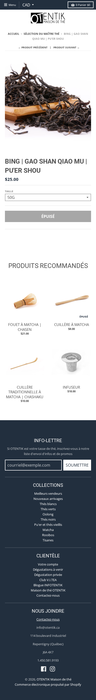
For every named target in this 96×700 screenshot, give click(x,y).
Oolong (48, 514)
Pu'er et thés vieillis (48, 524)
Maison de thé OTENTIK (48, 590)
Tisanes (48, 540)
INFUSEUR (71, 387)
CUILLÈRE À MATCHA (71, 324)
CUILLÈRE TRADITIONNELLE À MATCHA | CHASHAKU (24, 392)
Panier (83, 5)
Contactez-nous (48, 595)
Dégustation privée (48, 574)
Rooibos (48, 535)
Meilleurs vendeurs (48, 493)
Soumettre (77, 465)
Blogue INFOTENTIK (48, 585)
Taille (9, 191)
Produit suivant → (66, 47)
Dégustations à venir (48, 569)
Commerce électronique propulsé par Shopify (48, 684)
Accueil (13, 34)
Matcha (48, 530)
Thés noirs (48, 519)
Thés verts (48, 509)
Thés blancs (48, 504)
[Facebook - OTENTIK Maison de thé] (44, 669)
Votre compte (48, 564)
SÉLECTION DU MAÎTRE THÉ (41, 34)
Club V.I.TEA (48, 580)
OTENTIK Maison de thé (54, 679)
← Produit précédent (33, 47)
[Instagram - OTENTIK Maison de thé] (52, 669)
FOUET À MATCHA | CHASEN (24, 327)
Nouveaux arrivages (48, 498)
